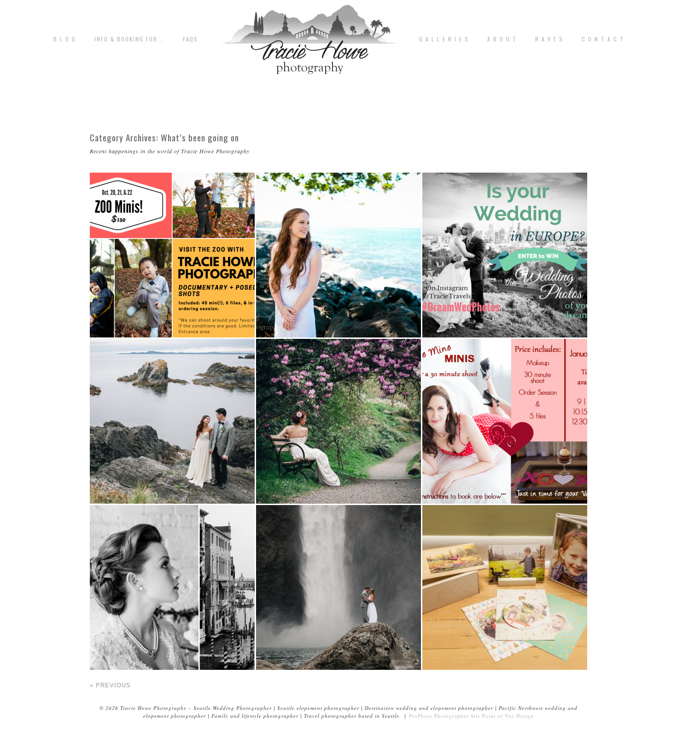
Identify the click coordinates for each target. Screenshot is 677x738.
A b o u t (502, 39)
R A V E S (549, 39)
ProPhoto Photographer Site (444, 715)
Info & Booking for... (129, 39)
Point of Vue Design (508, 715)
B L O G (64, 39)
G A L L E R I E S (444, 39)
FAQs (190, 39)
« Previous (110, 685)
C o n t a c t (603, 39)
